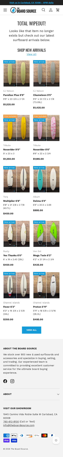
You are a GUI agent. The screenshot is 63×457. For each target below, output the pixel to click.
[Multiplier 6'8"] (16, 179)
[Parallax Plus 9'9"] (16, 73)
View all (31, 54)
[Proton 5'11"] (46, 285)
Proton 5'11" (40, 306)
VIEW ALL (31, 330)
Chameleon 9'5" (42, 95)
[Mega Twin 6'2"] (46, 233)
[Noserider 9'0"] (16, 128)
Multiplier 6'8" (11, 200)
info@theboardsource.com (18, 425)
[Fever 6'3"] (16, 285)
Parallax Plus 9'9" (13, 95)
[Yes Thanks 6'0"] (16, 233)
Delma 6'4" (39, 200)
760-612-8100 (11, 421)
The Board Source (19, 449)
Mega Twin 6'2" (42, 255)
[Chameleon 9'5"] (46, 73)
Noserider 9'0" (11, 149)
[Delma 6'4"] (46, 179)
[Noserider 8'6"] (46, 128)
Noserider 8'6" (41, 149)
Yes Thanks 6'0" (12, 255)
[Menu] (5, 10)
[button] (57, 10)
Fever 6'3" (9, 306)
